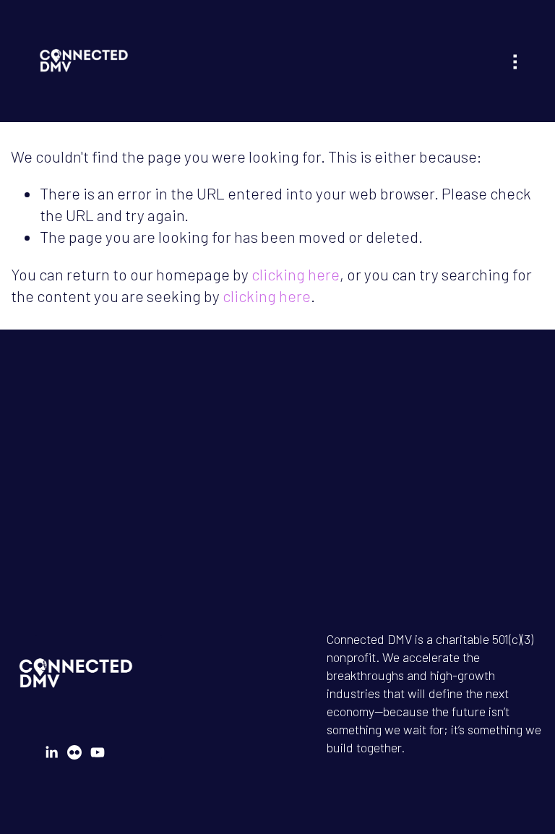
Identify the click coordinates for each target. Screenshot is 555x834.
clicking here (295, 274)
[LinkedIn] (51, 752)
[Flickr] (74, 752)
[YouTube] (97, 752)
